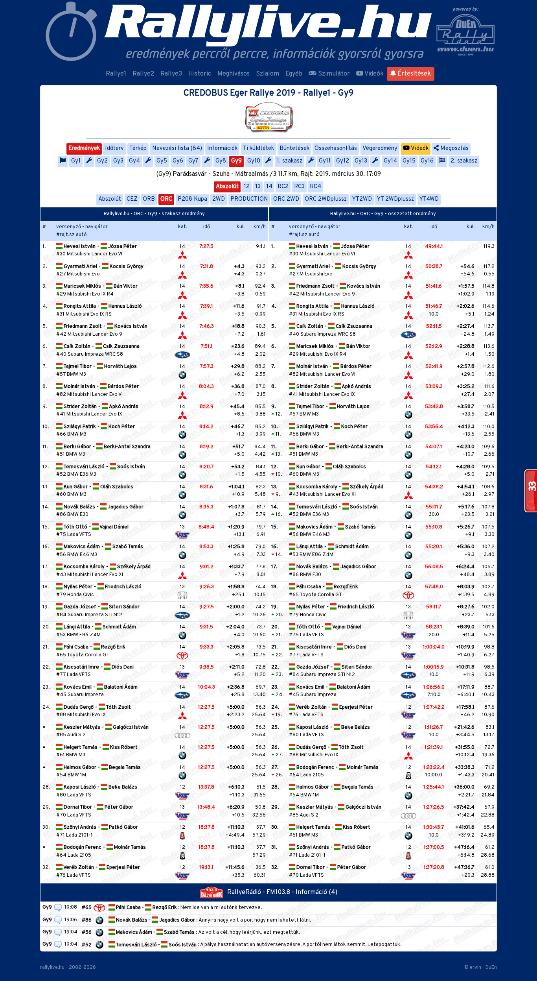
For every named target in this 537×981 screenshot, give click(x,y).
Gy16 (427, 161)
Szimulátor (333, 74)
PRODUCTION (249, 199)
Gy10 (253, 161)
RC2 (283, 186)
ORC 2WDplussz (326, 199)
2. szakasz (464, 161)
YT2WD (362, 199)
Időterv (114, 148)
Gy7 (193, 161)
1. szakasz (289, 161)
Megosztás (454, 148)
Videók (373, 74)
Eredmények (84, 148)
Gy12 (342, 161)
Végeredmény (379, 148)
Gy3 (118, 161)
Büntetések (294, 148)
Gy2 (102, 161)
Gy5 (161, 161)
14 (269, 186)
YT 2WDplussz (395, 199)
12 (247, 186)
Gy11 (325, 161)
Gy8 (220, 161)
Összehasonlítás (335, 148)
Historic (199, 74)
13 (258, 186)
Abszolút (227, 186)
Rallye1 (116, 74)
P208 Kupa (192, 199)
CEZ (132, 199)
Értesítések (413, 74)
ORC (166, 199)
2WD (218, 199)
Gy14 (390, 161)
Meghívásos (233, 74)
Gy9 (236, 161)
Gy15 (409, 161)
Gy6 (178, 161)
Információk (222, 148)
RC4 (315, 186)
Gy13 (361, 161)
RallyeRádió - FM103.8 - (261, 892)
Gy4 (134, 161)
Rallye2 (143, 74)
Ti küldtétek (258, 148)
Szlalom (267, 74)
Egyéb (293, 74)
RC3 (299, 186)
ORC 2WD (286, 199)
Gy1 (76, 161)
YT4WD (429, 199)
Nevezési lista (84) (177, 148)
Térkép (138, 148)
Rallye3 (171, 74)
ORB (149, 199)
